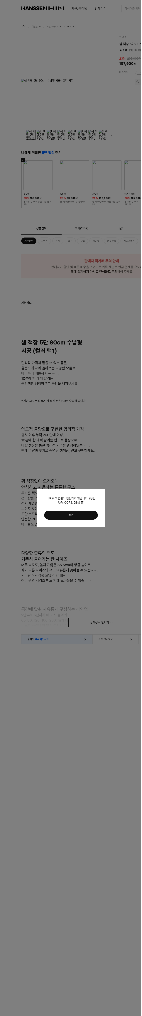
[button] (71, 515)
